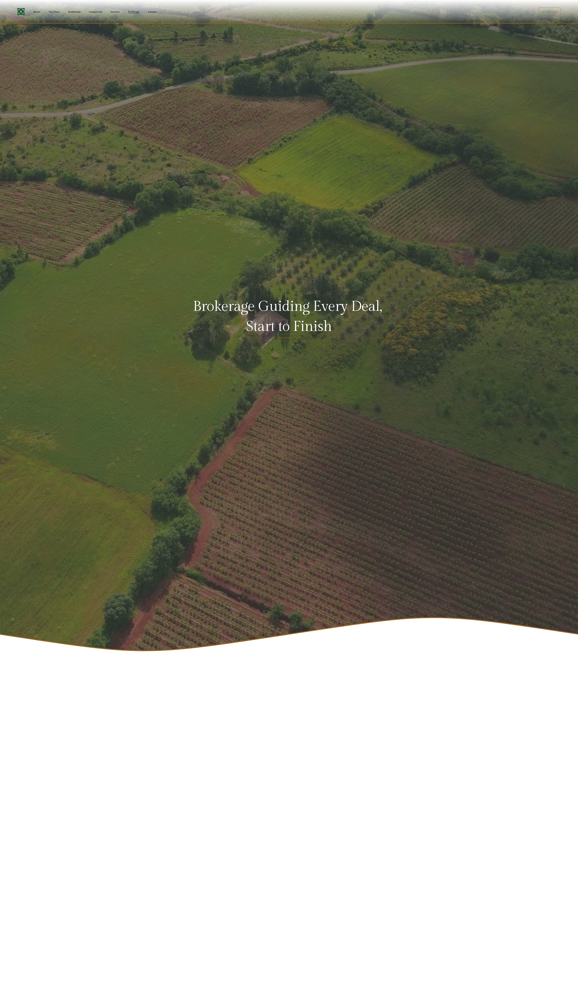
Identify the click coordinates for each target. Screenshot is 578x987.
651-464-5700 (549, 11)
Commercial (95, 11)
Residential (74, 11)
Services (115, 11)
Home (37, 11)
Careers (152, 11)
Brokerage (133, 11)
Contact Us (289, 337)
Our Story (54, 11)
